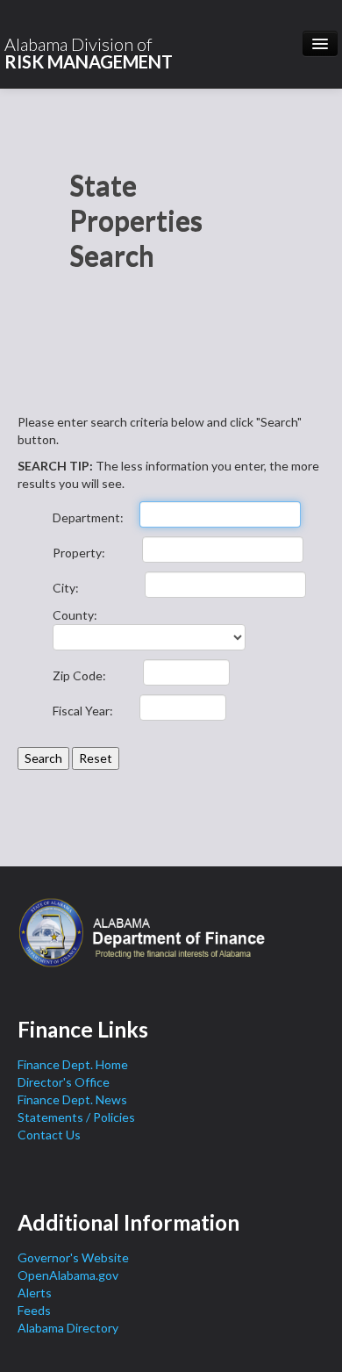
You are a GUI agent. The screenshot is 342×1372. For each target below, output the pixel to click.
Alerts (35, 1292)
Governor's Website (73, 1257)
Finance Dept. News (72, 1099)
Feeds (34, 1310)
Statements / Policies (76, 1117)
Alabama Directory (68, 1327)
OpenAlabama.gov (68, 1275)
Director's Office (64, 1081)
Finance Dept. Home (73, 1064)
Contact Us (49, 1134)
